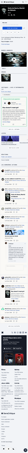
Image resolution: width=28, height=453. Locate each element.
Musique (18, 398)
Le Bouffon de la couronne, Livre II (19, 390)
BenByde (7, 216)
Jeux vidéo (5, 383)
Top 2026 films (5, 372)
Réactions (4, 154)
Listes (3, 133)
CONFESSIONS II (19, 403)
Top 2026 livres (19, 385)
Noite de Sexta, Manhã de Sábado (17, 6)
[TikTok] (20, 333)
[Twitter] (12, 333)
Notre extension (5, 421)
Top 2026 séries (19, 372)
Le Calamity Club (19, 388)
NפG (6, 189)
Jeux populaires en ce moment (7, 394)
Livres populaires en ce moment (21, 394)
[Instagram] (17, 333)
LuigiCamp (13, 102)
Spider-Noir (18, 374)
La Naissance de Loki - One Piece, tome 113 (7, 406)
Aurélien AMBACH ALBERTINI (13, 178)
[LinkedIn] (23, 333)
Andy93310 (8, 208)
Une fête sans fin (5, 403)
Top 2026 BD (4, 401)
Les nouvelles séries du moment (21, 379)
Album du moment (19, 408)
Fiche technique (5, 44)
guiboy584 (8, 277)
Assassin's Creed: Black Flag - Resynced (7, 390)
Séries (17, 370)
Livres (17, 383)
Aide (2, 424)
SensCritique (4, 6)
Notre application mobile (7, 419)
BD (2, 398)
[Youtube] (26, 333)
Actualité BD (4, 409)
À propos (3, 417)
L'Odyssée (4, 377)
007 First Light (5, 388)
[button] (26, 2)
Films (9, 6)
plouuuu (7, 317)
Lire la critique (6, 122)
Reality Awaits (18, 406)
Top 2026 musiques (20, 401)
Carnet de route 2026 (14, 192)
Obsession (4, 375)
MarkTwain (8, 308)
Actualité (3, 380)
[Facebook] (15, 333)
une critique (17, 285)
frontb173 (7, 170)
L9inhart (7, 225)
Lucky (16, 376)
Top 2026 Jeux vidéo (6, 385)
